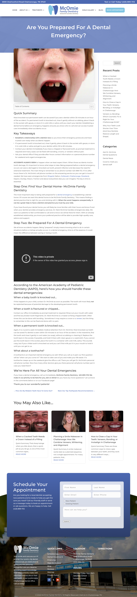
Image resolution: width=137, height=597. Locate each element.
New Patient (71, 501)
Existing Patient (72, 504)
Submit (66, 521)
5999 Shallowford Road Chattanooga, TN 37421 (24, 2)
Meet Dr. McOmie (54, 563)
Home (14, 10)
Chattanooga (75, 176)
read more (21, 454)
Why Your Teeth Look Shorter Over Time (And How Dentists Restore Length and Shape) (111, 131)
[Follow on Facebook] (49, 580)
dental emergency (64, 195)
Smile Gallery (88, 10)
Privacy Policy (53, 575)
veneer (79, 318)
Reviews (50, 569)
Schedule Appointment (56, 554)
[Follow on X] (53, 580)
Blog (101, 10)
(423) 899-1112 (128, 2)
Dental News (108, 158)
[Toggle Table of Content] (90, 107)
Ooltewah (65, 176)
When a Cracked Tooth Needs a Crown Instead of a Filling (111, 79)
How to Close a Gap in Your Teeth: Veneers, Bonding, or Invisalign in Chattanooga (104, 439)
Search (117, 63)
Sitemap (50, 572)
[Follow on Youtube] (57, 580)
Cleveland (85, 176)
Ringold (51, 176)
